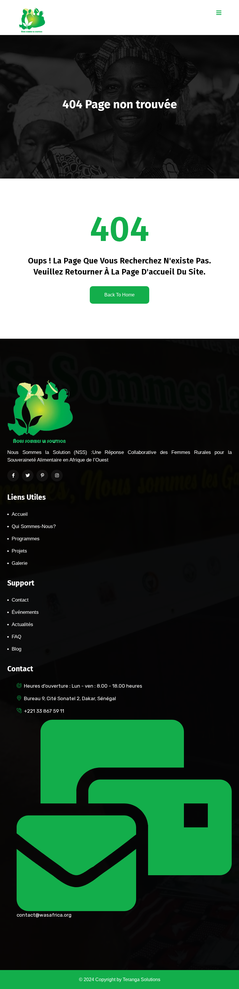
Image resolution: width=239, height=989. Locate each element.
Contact (20, 600)
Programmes (26, 538)
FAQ (16, 636)
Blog (16, 649)
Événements (25, 612)
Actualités (22, 624)
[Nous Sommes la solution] (32, 19)
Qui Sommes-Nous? (34, 526)
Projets (19, 551)
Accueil (20, 514)
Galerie (19, 563)
